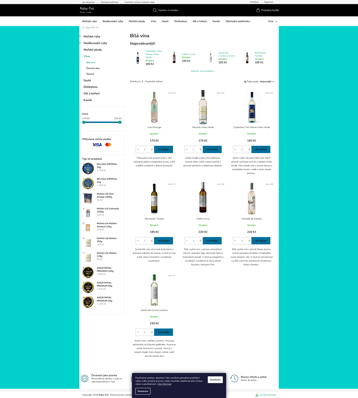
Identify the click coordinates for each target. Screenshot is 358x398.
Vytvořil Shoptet (267, 394)
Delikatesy (91, 87)
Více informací (164, 384)
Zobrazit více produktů (202, 71)
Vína (87, 56)
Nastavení (143, 391)
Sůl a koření (92, 93)
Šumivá (90, 74)
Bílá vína (90, 62)
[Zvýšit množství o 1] (152, 149)
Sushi (87, 80)
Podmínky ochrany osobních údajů (139, 2)
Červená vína (93, 68)
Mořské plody (93, 50)
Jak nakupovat (88, 2)
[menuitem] (89, 21)
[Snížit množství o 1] (138, 149)
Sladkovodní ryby (95, 43)
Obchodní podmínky (109, 2)
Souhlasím (215, 379)
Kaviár (88, 100)
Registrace (268, 2)
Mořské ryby (92, 36)
